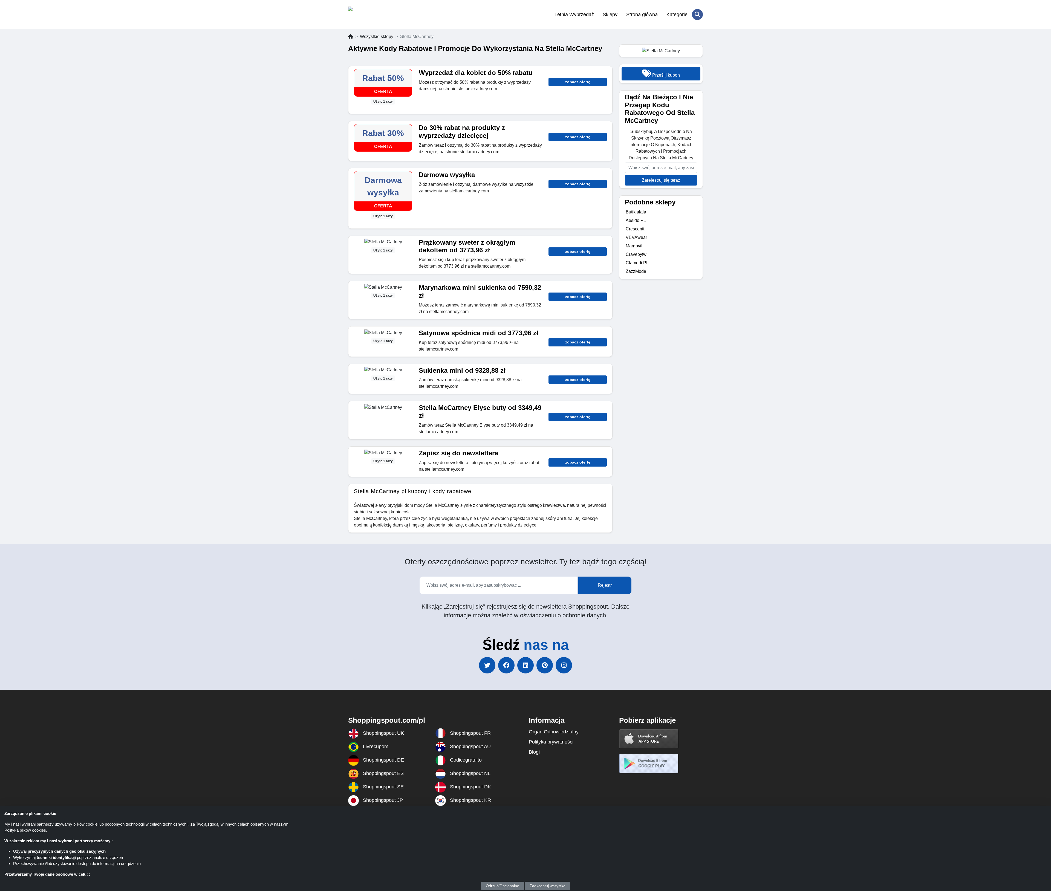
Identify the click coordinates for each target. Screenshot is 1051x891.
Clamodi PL (637, 263)
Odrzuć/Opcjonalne (502, 886)
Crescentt (635, 229)
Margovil (634, 246)
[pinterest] (544, 665)
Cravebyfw (636, 254)
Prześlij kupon (665, 75)
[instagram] (564, 665)
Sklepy (610, 14)
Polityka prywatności (551, 742)
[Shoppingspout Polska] (375, 14)
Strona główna (642, 14)
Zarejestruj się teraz (661, 180)
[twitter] (487, 665)
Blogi (534, 752)
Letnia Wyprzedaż (574, 14)
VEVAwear (636, 237)
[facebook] (506, 665)
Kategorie (677, 14)
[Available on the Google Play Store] (649, 763)
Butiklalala (636, 212)
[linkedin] (525, 665)
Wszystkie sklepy (376, 36)
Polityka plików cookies (25, 830)
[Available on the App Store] (649, 738)
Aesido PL (636, 220)
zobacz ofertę (577, 82)
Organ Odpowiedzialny (554, 731)
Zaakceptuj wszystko (547, 886)
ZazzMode (636, 271)
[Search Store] (697, 14)
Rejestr (605, 585)
